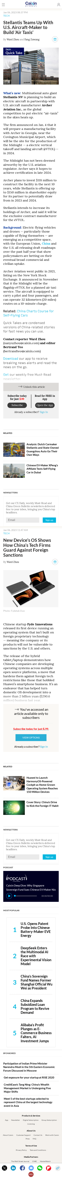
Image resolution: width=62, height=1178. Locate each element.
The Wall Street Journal (20, 1161)
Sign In (44, 412)
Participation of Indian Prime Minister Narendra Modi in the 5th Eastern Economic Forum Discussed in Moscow (29, 1067)
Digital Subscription (31, 1120)
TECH (6, 15)
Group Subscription (49, 1120)
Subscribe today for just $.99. (31, 728)
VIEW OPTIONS (31, 737)
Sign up (49, 520)
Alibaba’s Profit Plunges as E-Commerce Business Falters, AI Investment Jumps (36, 1033)
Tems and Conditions (38, 1150)
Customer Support (23, 1135)
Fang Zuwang (31, 39)
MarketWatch (45, 1161)
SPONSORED (9, 1053)
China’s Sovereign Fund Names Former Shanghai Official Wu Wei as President (36, 982)
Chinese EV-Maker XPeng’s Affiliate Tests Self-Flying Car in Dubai (42, 469)
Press (28, 1139)
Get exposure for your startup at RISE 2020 (29, 1077)
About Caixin (8, 1135)
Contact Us (38, 1135)
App (6, 1120)
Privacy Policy (21, 1150)
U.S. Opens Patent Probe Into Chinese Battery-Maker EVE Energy (36, 929)
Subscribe (17, 405)
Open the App (45, 405)
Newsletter (15, 1120)
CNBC (34, 1161)
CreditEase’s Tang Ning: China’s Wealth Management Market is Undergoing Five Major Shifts (27, 1088)
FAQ (34, 1139)
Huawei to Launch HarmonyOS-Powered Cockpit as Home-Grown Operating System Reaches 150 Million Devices (42, 784)
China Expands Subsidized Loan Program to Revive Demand (35, 1006)
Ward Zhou (13, 39)
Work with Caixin (52, 1135)
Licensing (31, 1124)
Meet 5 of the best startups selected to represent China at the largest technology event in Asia (28, 1102)
